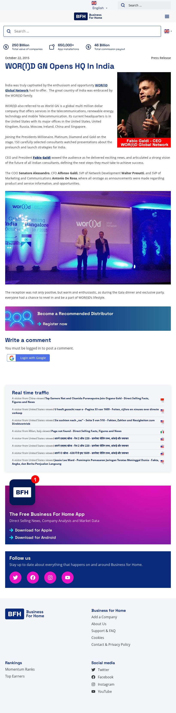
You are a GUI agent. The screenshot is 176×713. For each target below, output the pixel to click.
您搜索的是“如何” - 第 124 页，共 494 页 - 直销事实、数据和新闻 (92, 413)
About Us (98, 623)
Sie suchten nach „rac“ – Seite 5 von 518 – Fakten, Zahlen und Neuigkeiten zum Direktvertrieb (83, 443)
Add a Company (104, 617)
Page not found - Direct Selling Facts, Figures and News (86, 453)
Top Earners (15, 676)
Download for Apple (33, 530)
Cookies (97, 637)
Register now (55, 324)
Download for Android (35, 537)
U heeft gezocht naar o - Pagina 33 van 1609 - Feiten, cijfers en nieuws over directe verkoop (85, 432)
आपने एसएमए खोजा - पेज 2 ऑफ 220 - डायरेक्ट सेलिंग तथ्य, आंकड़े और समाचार (92, 460)
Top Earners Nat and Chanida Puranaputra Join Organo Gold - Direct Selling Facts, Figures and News (80, 422)
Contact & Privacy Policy (110, 644)
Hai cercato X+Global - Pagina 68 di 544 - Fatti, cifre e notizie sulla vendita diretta (96, 405)
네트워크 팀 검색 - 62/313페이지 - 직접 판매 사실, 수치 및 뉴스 (81, 398)
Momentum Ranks (20, 669)
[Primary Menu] (167, 16)
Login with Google (33, 358)
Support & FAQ (103, 630)
